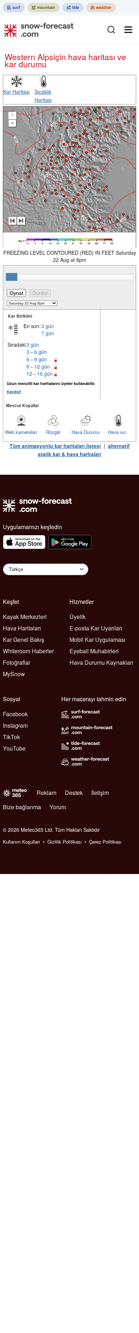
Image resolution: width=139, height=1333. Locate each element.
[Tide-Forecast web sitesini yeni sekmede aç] (72, 7)
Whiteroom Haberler (28, 651)
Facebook (15, 714)
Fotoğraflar (16, 662)
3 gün (47, 325)
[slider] (11, 277)
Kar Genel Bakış (23, 639)
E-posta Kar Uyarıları (96, 628)
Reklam (46, 792)
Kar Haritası (16, 91)
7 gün (47, 333)
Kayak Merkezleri (25, 616)
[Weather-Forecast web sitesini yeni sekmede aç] (101, 7)
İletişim (100, 792)
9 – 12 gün (38, 366)
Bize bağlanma (22, 807)
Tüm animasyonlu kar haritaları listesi (55, 445)
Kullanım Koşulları (21, 841)
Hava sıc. (118, 432)
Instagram (15, 725)
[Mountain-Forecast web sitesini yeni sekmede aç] (43, 7)
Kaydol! (14, 391)
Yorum (58, 807)
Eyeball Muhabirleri (94, 651)
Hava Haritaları (22, 628)
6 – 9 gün (36, 359)
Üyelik (78, 616)
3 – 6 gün (36, 351)
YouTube (14, 748)
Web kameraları (21, 432)
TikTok (11, 737)
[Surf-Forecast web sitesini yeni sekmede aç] (14, 7)
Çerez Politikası (105, 841)
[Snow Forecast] (36, 30)
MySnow (14, 674)
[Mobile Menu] (128, 29)
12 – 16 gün (39, 373)
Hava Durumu (86, 432)
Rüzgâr (53, 432)
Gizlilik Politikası (64, 841)
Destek (74, 792)
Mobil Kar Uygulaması (97, 639)
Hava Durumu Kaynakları (101, 662)
